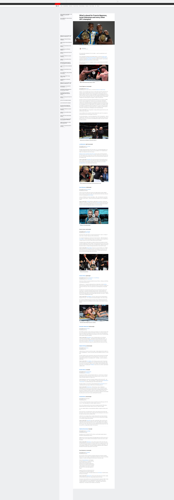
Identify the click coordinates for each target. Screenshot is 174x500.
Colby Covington (87, 232)
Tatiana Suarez (89, 441)
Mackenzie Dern (89, 475)
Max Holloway (89, 337)
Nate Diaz (105, 284)
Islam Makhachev (89, 296)
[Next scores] (118, 1)
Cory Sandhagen (89, 361)
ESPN (57, 4)
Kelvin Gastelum (90, 194)
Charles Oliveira (82, 275)
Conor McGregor (96, 277)
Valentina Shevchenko (83, 428)
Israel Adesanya (82, 187)
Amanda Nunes (82, 396)
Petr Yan (87, 347)
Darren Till (98, 202)
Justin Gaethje (90, 278)
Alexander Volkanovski (83, 326)
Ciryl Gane (103, 89)
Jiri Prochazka (89, 159)
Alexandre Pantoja (88, 371)
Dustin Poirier (91, 277)
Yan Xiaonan (100, 472)
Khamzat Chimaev (89, 247)
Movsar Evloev (91, 340)
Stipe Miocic (105, 57)
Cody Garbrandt (87, 372)
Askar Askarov (82, 381)
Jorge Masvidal (88, 57)
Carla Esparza (88, 452)
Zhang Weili (87, 59)
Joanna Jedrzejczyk (85, 460)
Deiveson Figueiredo (101, 383)
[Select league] (58, 1)
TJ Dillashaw (92, 364)
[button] (115, 4)
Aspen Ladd (88, 420)
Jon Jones (87, 88)
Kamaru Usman (104, 56)
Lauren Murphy (88, 430)
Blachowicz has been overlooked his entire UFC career (87, 153)
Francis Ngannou (93, 57)
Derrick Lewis (98, 89)
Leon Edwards (88, 231)
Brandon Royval (105, 380)
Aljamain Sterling (82, 345)
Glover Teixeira (88, 146)
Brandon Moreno (82, 369)
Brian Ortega (88, 328)
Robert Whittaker (88, 189)
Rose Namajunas (89, 58)
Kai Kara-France (89, 386)
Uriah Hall (88, 201)
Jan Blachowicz (82, 144)
